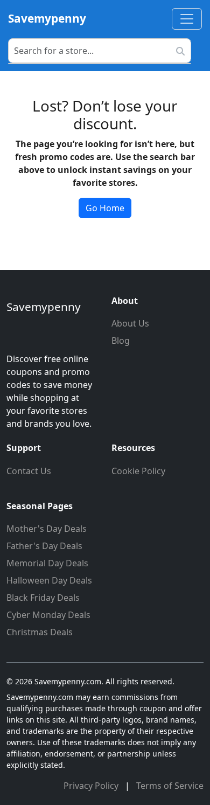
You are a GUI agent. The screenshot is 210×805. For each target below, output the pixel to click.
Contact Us (28, 471)
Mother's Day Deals (46, 529)
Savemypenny (47, 18)
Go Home (105, 208)
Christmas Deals (39, 632)
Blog (120, 340)
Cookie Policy (138, 471)
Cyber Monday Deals (48, 615)
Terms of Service (170, 786)
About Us (130, 323)
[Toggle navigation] (187, 19)
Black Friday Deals (43, 597)
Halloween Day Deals (49, 580)
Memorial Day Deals (47, 563)
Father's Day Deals (44, 546)
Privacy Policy (92, 786)
